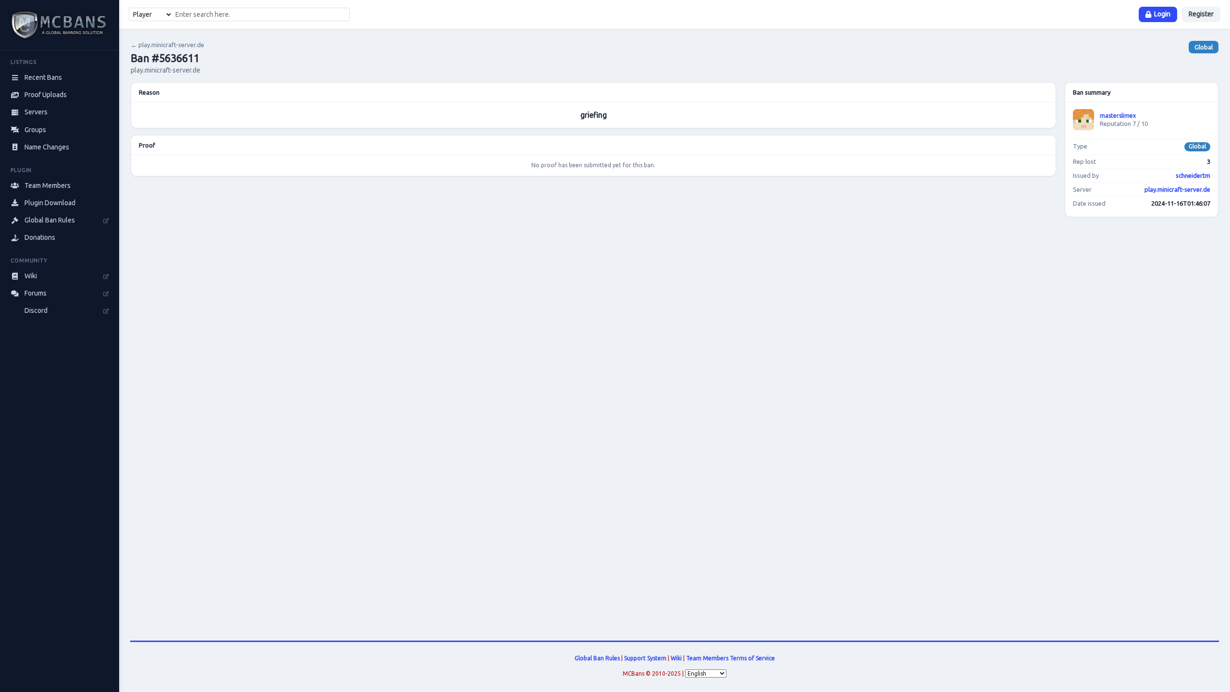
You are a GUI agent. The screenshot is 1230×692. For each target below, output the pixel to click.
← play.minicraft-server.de (167, 44)
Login (1162, 14)
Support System (645, 658)
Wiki (676, 658)
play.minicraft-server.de (1177, 189)
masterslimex (1118, 115)
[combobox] (260, 14)
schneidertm (1193, 175)
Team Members (707, 658)
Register (1201, 14)
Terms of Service (752, 658)
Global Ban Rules (597, 658)
